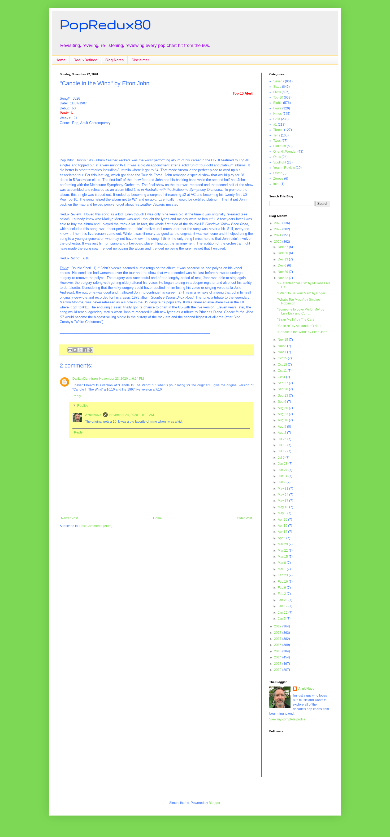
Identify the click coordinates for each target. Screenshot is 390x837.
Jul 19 (282, 445)
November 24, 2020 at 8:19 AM (131, 415)
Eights (277, 103)
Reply (76, 396)
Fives (277, 92)
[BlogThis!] (75, 350)
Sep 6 (282, 402)
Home (60, 60)
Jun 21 (283, 470)
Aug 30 (283, 408)
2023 (278, 223)
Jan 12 (283, 612)
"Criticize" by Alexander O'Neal (299, 326)
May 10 (283, 507)
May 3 (282, 513)
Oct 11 (283, 371)
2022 (278, 229)
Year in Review (284, 168)
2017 (278, 639)
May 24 (283, 495)
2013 (278, 664)
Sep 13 (283, 395)
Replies (82, 406)
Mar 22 (283, 550)
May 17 (283, 501)
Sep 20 (283, 389)
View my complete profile (287, 719)
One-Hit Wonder (285, 151)
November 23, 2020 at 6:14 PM (121, 378)
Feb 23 (283, 575)
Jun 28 (283, 464)
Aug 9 (282, 426)
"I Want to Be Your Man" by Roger (301, 293)
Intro (276, 184)
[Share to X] (80, 350)
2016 (278, 645)
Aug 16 (283, 420)
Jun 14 (283, 476)
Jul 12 (282, 451)
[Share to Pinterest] (90, 350)
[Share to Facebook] (85, 350)
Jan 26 (283, 600)
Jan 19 (283, 606)
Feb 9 (282, 588)
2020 (278, 241)
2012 (278, 670)
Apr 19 (283, 526)
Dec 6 (282, 265)
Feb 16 (283, 581)
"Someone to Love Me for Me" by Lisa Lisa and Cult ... (300, 311)
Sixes (277, 86)
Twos (277, 141)
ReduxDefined (85, 60)
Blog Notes (114, 60)
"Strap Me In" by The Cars (295, 319)
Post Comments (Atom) (95, 526)
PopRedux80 (105, 24)
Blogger (214, 803)
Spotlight (279, 162)
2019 (278, 626)
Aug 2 (282, 433)
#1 (275, 124)
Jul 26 (282, 439)
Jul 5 (281, 457)
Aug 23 (283, 414)
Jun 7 (282, 482)
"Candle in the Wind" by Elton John (302, 332)
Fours (277, 108)
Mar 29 (283, 544)
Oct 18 (283, 364)
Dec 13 (283, 259)
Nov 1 (282, 352)
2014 (278, 657)
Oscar (277, 173)
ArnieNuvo (93, 415)
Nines (277, 114)
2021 (278, 235)
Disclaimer (140, 60)
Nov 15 (283, 340)
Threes (278, 130)
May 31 (283, 488)
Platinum (279, 146)
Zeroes (278, 178)
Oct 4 (282, 377)
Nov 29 (283, 272)
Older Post (244, 518)
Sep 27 (283, 383)
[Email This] (70, 350)
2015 (278, 651)
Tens (276, 135)
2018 (278, 633)
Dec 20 (283, 253)
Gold (276, 119)
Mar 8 (282, 563)
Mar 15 (283, 557)
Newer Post (69, 518)
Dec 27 (283, 247)
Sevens (278, 81)
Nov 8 (282, 346)
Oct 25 (283, 358)
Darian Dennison (85, 378)
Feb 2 (282, 594)
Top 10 (278, 97)
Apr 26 (283, 519)
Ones (277, 157)
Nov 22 (283, 278)
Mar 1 (282, 569)
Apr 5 (282, 538)
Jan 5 (282, 619)
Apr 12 (283, 532)
